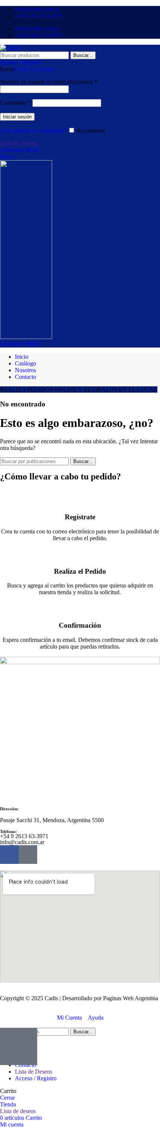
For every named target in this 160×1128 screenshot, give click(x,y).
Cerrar (7, 1097)
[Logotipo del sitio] (9, 48)
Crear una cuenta (34, 69)
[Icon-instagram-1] (28, 854)
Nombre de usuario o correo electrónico (48, 82)
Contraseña (15, 102)
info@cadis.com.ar (22, 842)
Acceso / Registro (36, 1078)
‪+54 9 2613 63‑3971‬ (24, 836)
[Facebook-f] (9, 854)
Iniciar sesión (17, 117)
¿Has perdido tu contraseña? (33, 130)
